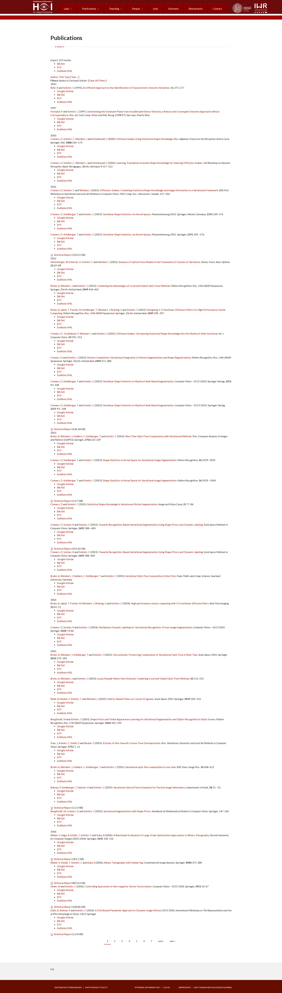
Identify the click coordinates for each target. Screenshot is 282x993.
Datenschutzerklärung (68, 987)
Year (73, 76)
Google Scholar (65, 91)
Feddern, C (79, 436)
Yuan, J (54, 743)
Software (173, 8)
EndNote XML (64, 70)
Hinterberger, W (59, 262)
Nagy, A (65, 835)
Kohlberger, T (70, 214)
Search (60, 46)
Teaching (114, 8)
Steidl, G (74, 743)
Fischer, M (75, 309)
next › (161, 941)
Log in (166, 987)
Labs (66, 8)
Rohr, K (54, 87)
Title (61, 76)
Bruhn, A (55, 285)
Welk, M (54, 698)
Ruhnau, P (55, 787)
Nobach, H (83, 787)
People (136, 8)
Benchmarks (196, 8)
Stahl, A (54, 910)
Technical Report (63, 254)
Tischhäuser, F (71, 333)
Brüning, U (116, 309)
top (52, 969)
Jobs (155, 8)
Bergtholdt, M (58, 719)
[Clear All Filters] (97, 80)
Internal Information (147, 987)
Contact (217, 8)
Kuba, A (100, 835)
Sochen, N (68, 524)
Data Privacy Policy (96, 987)
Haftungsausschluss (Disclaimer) (213, 987)
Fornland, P (56, 111)
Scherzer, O (75, 262)
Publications (89, 8)
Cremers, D (56, 138)
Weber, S (55, 835)
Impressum (184, 987)
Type (67, 76)
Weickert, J (81, 138)
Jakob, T (65, 309)
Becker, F (65, 698)
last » (172, 941)
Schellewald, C (100, 138)
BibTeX (61, 63)
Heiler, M (55, 886)
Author (54, 76)
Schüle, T (75, 835)
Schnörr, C (68, 87)
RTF (59, 67)
